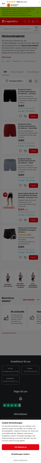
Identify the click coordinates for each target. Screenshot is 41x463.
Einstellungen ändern (20, 454)
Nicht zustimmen (20, 460)
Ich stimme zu (21, 447)
